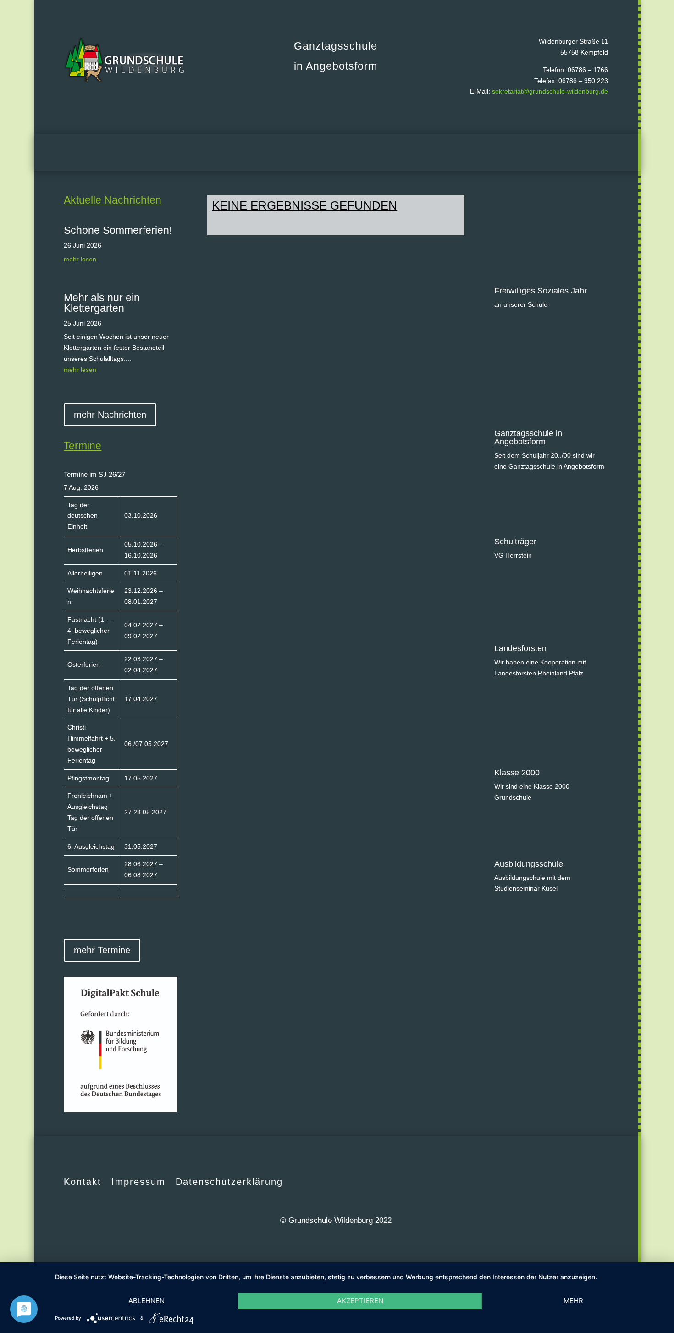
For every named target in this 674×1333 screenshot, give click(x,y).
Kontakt (82, 1182)
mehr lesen (80, 259)
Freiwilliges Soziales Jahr (540, 290)
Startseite (164, 152)
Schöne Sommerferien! (118, 230)
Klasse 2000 (517, 772)
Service (501, 152)
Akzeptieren (360, 1300)
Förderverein (372, 152)
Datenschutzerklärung (229, 1182)
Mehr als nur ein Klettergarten (102, 303)
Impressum (138, 1182)
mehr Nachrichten (110, 414)
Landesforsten (520, 648)
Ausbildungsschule (528, 863)
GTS (419, 152)
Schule (458, 152)
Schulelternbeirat (313, 152)
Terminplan (257, 152)
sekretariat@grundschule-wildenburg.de (550, 91)
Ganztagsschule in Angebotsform (528, 437)
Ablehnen (146, 1300)
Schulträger (515, 541)
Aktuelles (205, 152)
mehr (573, 1300)
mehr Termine (102, 950)
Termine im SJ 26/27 (94, 474)
